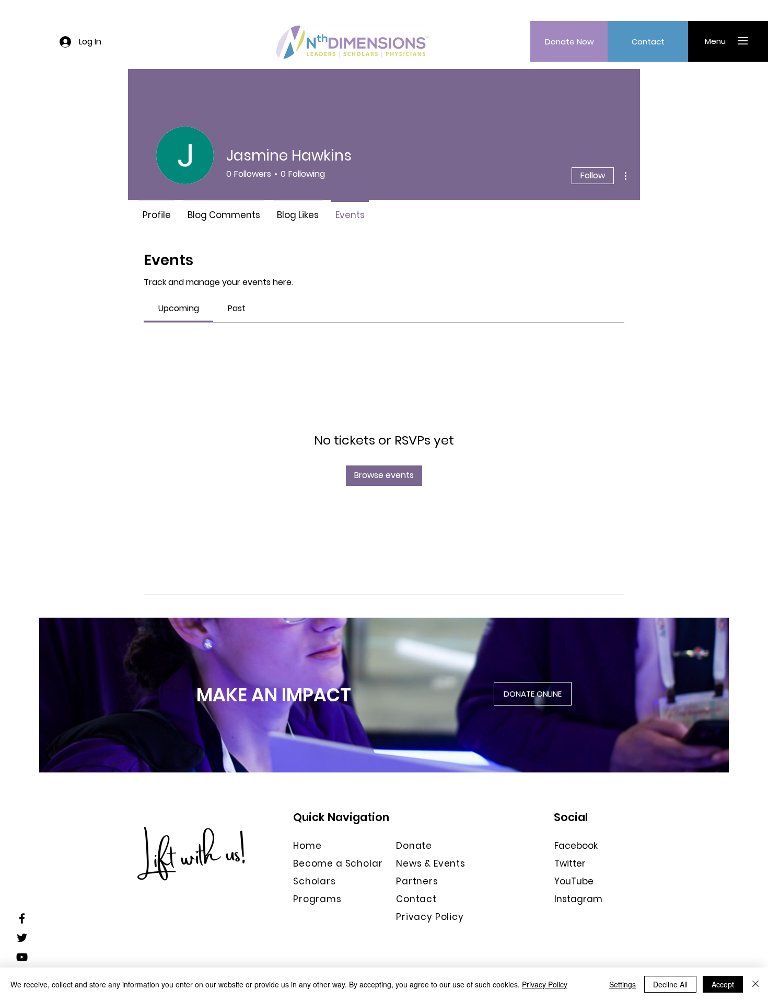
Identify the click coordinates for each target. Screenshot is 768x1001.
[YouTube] (22, 957)
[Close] (755, 984)
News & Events (431, 863)
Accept (723, 984)
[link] (178, 308)
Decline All (670, 984)
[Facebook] (22, 918)
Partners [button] (417, 881)
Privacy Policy (544, 984)
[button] (715, 41)
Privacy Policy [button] (430, 917)
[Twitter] (22, 938)
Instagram (578, 899)
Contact (416, 899)
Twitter (570, 863)
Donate (414, 845)
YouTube (574, 881)
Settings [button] (622, 984)
